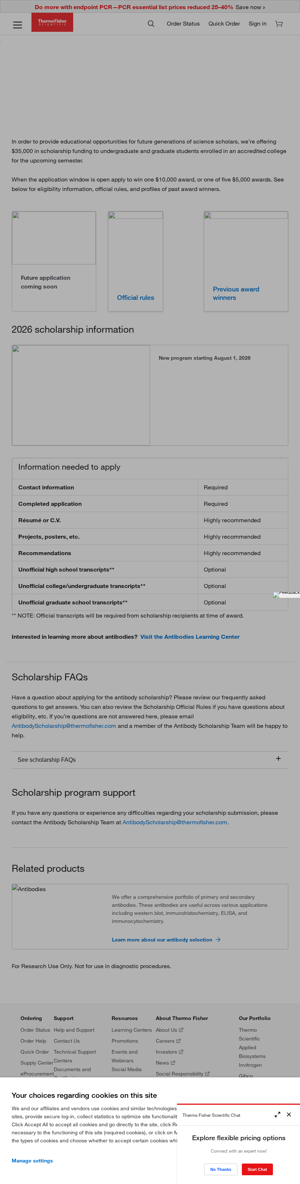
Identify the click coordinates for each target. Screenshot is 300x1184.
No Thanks (220, 1169)
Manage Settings (32, 1160)
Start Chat (257, 1169)
